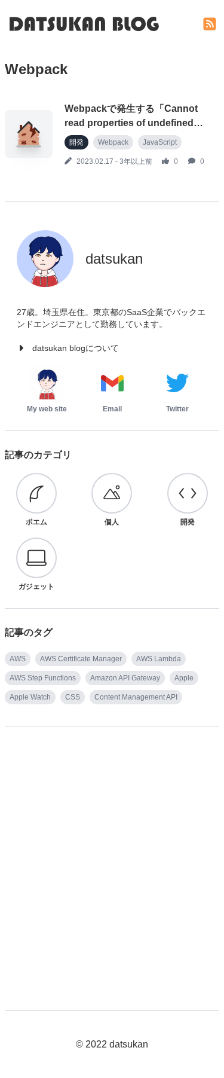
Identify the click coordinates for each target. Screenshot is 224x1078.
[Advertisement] (112, 855)
